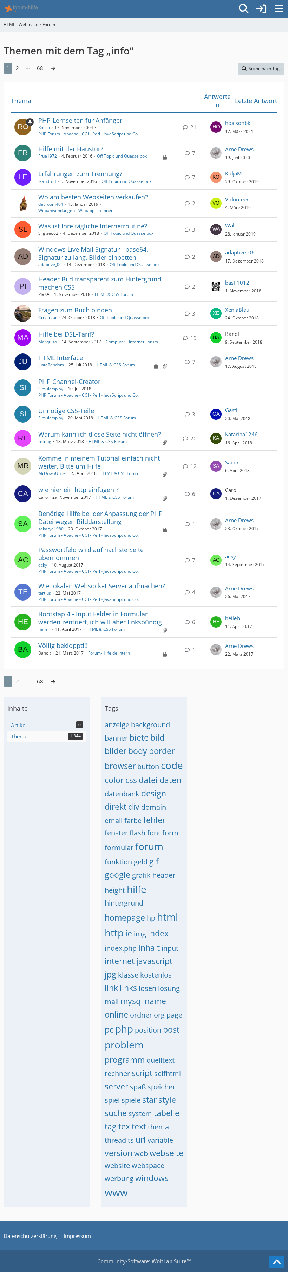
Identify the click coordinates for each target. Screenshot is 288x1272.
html (167, 916)
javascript (154, 961)
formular (119, 847)
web (141, 1153)
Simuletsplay (50, 389)
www (116, 1192)
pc (109, 1029)
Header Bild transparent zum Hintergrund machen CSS (99, 283)
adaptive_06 (50, 264)
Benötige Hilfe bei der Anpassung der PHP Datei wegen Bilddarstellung (100, 517)
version (118, 1153)
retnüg (44, 441)
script (142, 1073)
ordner (141, 1015)
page (174, 1015)
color (114, 780)
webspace (148, 1165)
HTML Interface (60, 357)
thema (158, 1127)
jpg (110, 974)
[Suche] (244, 9)
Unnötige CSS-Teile (66, 410)
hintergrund (124, 903)
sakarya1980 (51, 529)
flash (137, 832)
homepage (125, 917)
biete (139, 737)
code (172, 765)
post (171, 1029)
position (148, 1030)
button (148, 766)
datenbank (122, 794)
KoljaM (233, 173)
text (139, 1126)
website (117, 1165)
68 (40, 68)
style (167, 1099)
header (163, 875)
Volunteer (237, 199)
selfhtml (167, 1073)
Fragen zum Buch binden (75, 310)
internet (120, 961)
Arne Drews (239, 149)
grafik (141, 875)
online (116, 1014)
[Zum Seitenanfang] (276, 1262)
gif (154, 861)
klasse (128, 975)
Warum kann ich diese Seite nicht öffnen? (99, 434)
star (149, 1099)
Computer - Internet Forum (132, 342)
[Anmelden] (261, 9)
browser (120, 765)
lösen (147, 988)
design (153, 793)
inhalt (149, 947)
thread (115, 1140)
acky (42, 565)
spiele (131, 1100)
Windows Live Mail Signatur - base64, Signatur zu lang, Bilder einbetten (93, 253)
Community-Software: (144, 1261)
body (137, 750)
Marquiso (47, 342)
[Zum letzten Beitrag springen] (216, 127)
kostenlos (156, 975)
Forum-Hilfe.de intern (109, 653)
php (124, 1028)
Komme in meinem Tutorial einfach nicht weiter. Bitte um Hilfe (99, 462)
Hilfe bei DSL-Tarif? (66, 334)
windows (152, 1178)
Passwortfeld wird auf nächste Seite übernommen (91, 553)
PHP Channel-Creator (69, 381)
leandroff (47, 181)
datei (148, 780)
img (140, 934)
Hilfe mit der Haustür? (70, 149)
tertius (44, 593)
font (154, 832)
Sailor (232, 462)
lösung (169, 988)
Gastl (231, 409)
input (170, 948)
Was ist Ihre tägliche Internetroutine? (92, 226)
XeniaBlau (237, 309)
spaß (138, 1087)
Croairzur (47, 317)
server (116, 1086)
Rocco (44, 128)
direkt (115, 806)
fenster (116, 832)
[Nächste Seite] (53, 68)
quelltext (160, 1060)
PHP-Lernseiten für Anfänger (80, 120)
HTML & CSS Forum (114, 294)
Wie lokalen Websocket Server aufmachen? (101, 586)
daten (170, 780)
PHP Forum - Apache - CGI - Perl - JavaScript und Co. (88, 134)
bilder (115, 750)
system (140, 1113)
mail (112, 1001)
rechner (117, 1073)
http (114, 932)
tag (111, 1126)
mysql (131, 1001)
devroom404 (50, 204)
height (115, 890)
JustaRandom (51, 365)
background (150, 724)
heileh (44, 629)
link (111, 987)
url (141, 1139)
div (133, 806)
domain (153, 807)
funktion (118, 862)
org (159, 1015)
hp (151, 918)
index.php (121, 948)
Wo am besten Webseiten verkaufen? (93, 197)
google (117, 874)
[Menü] (279, 9)
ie (128, 933)
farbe (133, 820)
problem (124, 1044)
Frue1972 (47, 156)
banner (116, 738)
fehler (154, 820)
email (114, 820)
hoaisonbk (237, 122)
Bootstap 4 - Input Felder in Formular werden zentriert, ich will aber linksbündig (100, 618)
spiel (112, 1100)
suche (116, 1113)
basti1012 (237, 282)
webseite (166, 1153)
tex (124, 1126)
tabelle (166, 1113)
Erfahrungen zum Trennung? (80, 174)
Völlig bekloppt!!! (63, 645)
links (128, 987)
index (158, 933)
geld (141, 862)
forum (149, 846)
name (155, 1001)
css (131, 780)
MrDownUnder (52, 473)
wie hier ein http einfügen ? (78, 489)
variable (160, 1140)
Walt (230, 225)
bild (157, 737)
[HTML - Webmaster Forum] (21, 9)
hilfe (136, 889)
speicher (161, 1087)
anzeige (117, 724)
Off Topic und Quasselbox (122, 156)
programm (125, 1059)
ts (131, 1140)
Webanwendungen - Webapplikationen (75, 210)
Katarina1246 (241, 434)
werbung (119, 1178)
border (162, 750)
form (170, 832)
